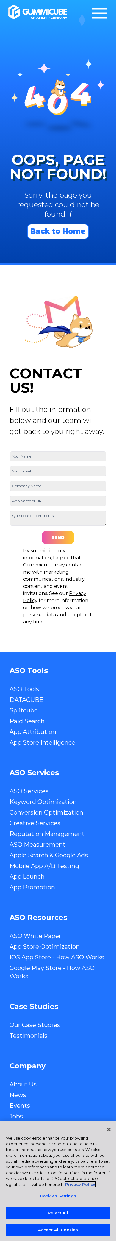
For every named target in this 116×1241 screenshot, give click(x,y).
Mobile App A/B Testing (44, 865)
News (18, 1095)
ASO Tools (24, 689)
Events (20, 1105)
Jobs (16, 1116)
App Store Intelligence (42, 742)
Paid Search (27, 721)
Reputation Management (47, 833)
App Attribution (33, 731)
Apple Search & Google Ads (49, 855)
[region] (58, 1181)
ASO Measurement (37, 844)
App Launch (27, 876)
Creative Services (35, 823)
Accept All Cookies (58, 1229)
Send (58, 537)
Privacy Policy (80, 1184)
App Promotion (32, 887)
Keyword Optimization (43, 801)
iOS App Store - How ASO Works (57, 957)
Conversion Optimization (46, 812)
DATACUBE (26, 699)
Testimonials (28, 1035)
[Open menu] (99, 13)
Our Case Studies (35, 1025)
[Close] (108, 1129)
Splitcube (24, 710)
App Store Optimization (45, 946)
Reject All (58, 1212)
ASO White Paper (35, 936)
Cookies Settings (58, 1196)
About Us (23, 1084)
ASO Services (29, 791)
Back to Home (58, 231)
